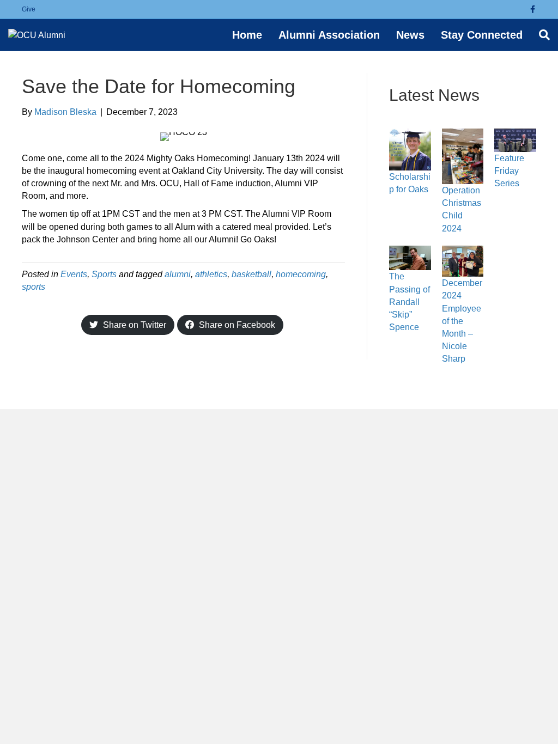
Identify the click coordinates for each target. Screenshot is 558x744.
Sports (104, 274)
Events (73, 274)
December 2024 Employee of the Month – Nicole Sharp (462, 320)
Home (247, 35)
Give (28, 9)
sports (33, 286)
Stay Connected (482, 35)
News (410, 35)
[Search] (540, 34)
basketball (251, 274)
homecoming (301, 274)
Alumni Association (329, 35)
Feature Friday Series (509, 171)
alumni (178, 274)
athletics (211, 274)
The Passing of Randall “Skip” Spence (409, 302)
